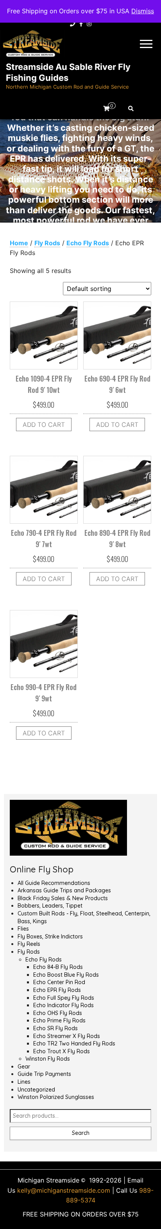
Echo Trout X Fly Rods (61, 1051)
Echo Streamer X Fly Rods (66, 1036)
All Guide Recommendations (54, 883)
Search (80, 1132)
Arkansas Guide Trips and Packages (64, 890)
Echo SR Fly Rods (55, 1028)
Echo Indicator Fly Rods (63, 1005)
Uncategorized (36, 1089)
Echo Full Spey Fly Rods (63, 997)
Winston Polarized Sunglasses (56, 1097)
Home (19, 243)
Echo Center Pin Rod (59, 982)
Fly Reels (29, 943)
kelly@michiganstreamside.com (63, 1190)
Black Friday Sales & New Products (63, 898)
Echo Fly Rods (87, 243)
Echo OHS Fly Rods (57, 1013)
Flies (23, 928)
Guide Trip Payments (44, 1073)
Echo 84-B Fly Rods (58, 966)
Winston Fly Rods (47, 1058)
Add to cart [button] (44, 424)
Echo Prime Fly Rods (59, 1020)
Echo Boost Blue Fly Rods (66, 974)
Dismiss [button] (142, 11)
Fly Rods (47, 243)
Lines (24, 1081)
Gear (24, 1066)
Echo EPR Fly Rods (57, 990)
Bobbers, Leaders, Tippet (50, 905)
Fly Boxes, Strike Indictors (50, 936)
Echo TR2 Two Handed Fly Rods (74, 1043)
